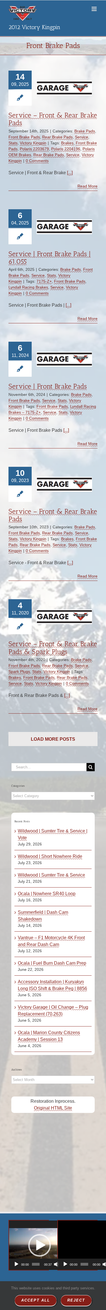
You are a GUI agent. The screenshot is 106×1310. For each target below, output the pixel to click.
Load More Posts (53, 739)
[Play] (16, 1264)
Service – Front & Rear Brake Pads (52, 119)
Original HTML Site (53, 1108)
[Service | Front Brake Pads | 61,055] (64, 226)
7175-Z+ (44, 281)
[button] (39, 1245)
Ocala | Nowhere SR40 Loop (46, 893)
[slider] (36, 1264)
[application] (39, 1245)
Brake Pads (84, 131)
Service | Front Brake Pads (47, 386)
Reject (76, 1300)
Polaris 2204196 (65, 149)
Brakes (67, 143)
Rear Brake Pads (57, 137)
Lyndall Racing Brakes (28, 287)
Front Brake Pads (24, 137)
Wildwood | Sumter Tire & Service (51, 875)
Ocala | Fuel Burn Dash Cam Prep (52, 963)
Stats (13, 143)
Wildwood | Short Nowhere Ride (50, 856)
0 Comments (37, 160)
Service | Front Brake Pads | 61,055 (49, 257)
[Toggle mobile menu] (95, 9)
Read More (87, 186)
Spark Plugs (19, 671)
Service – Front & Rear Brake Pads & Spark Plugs (52, 647)
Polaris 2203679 (34, 149)
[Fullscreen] (64, 1264)
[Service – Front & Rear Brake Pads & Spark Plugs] (64, 616)
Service (81, 137)
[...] (70, 172)
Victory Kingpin (33, 143)
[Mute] (56, 1264)
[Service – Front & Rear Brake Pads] (64, 88)
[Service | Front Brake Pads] (64, 359)
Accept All (35, 1300)
